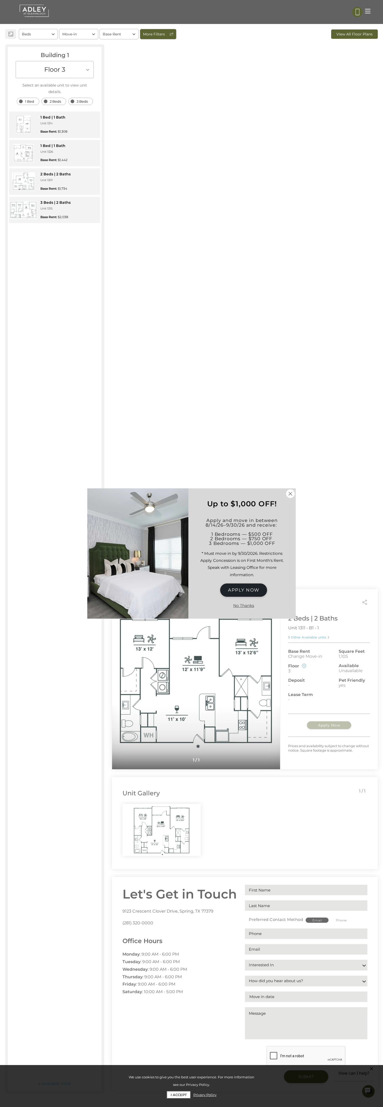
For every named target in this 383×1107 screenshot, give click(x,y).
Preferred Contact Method (276, 919)
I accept (179, 1095)
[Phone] (357, 12)
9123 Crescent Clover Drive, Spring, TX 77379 (167, 911)
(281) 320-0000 (137, 922)
